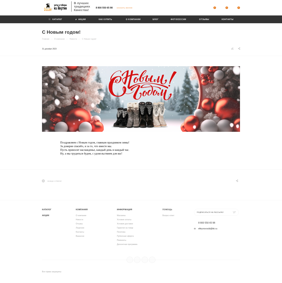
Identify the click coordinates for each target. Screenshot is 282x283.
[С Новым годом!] (141, 99)
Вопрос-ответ (168, 215)
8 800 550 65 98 (104, 7)
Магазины (121, 215)
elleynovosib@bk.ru (207, 228)
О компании (81, 215)
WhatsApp (152, 260)
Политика (121, 232)
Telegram (137, 260)
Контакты (80, 232)
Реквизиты (121, 240)
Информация (124, 209)
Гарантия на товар (125, 228)
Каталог (46, 209)
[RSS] (232, 48)
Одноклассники (145, 260)
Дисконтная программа (127, 244)
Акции (45, 215)
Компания (82, 209)
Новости (79, 219)
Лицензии (80, 228)
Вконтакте (130, 260)
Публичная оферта (125, 236)
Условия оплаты (124, 219)
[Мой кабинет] (203, 8)
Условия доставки (125, 224)
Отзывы (79, 224)
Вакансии (80, 236)
